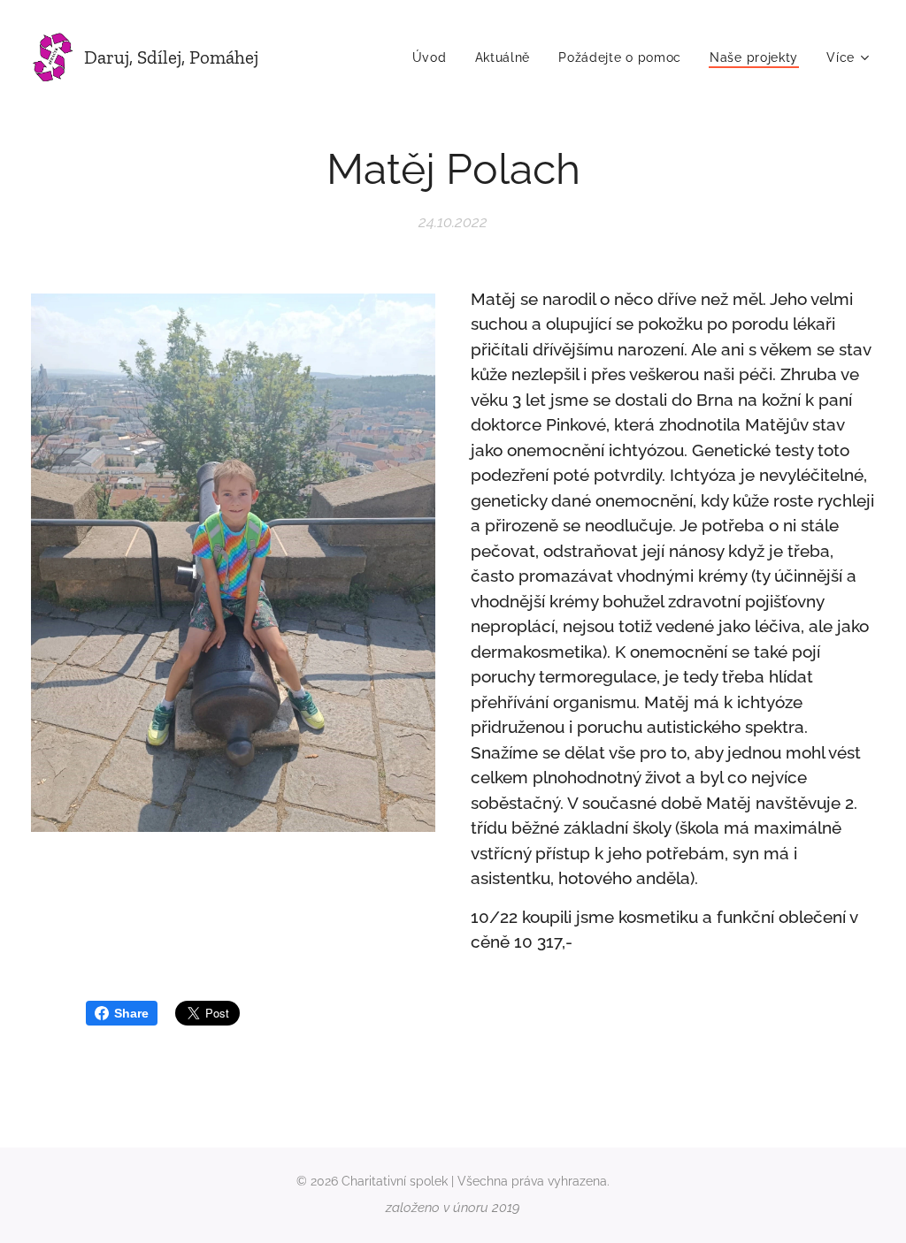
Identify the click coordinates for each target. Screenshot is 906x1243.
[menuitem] (434, 57)
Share (131, 1013)
